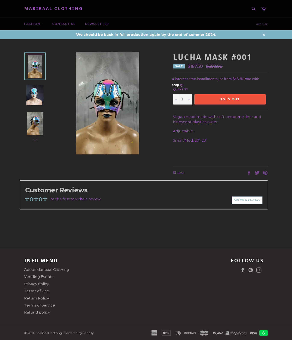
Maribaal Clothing (53, 8)
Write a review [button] (247, 200)
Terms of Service (39, 305)
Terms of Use (36, 291)
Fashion (32, 24)
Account (262, 24)
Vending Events (38, 277)
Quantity (180, 89)
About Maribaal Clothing (46, 269)
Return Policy (36, 298)
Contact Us (64, 24)
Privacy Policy (36, 284)
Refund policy (37, 312)
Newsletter (97, 24)
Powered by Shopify (78, 333)
